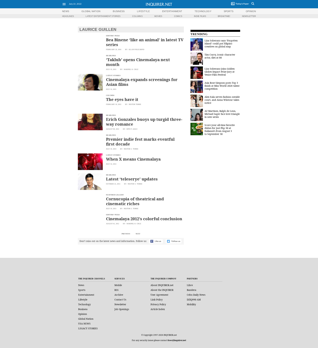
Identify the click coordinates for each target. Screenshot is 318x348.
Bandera (191, 289)
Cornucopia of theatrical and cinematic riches (135, 201)
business (119, 11)
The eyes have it (122, 99)
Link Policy (157, 299)
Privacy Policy (158, 304)
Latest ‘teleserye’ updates (132, 179)
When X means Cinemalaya (133, 159)
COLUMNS (137, 16)
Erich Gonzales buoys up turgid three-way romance (144, 121)
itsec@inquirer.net (177, 340)
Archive (118, 294)
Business (82, 309)
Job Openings (121, 309)
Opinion (82, 314)
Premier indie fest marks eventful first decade (140, 141)
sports (229, 11)
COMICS (178, 16)
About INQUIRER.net (162, 285)
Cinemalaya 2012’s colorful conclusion (144, 218)
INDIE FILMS (200, 16)
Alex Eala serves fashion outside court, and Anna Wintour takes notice (222, 99)
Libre (190, 285)
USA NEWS (84, 323)
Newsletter (120, 304)
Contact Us (120, 299)
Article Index (158, 309)
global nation (91, 11)
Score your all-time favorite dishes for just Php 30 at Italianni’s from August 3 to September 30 (220, 129)
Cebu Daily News (196, 294)
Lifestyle (82, 299)
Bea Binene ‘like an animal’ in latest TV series (145, 42)
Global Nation (85, 318)
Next (138, 234)
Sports (81, 289)
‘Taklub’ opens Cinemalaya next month (138, 62)
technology (203, 11)
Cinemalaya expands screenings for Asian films (142, 82)
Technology (84, 304)
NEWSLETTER (249, 16)
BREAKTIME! (224, 16)
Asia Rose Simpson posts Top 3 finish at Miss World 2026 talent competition (222, 85)
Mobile (118, 285)
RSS (116, 289)
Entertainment (86, 294)
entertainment (172, 11)
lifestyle (143, 11)
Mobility (191, 304)
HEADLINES (68, 16)
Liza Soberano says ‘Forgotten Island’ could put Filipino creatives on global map (221, 43)
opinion (251, 11)
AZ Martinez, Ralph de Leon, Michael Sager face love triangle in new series (222, 113)
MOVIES (158, 16)
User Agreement (159, 294)
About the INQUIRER (162, 289)
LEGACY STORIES (88, 328)
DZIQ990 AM (194, 299)
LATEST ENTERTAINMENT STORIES (103, 16)
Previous (126, 234)
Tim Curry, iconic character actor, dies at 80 (220, 56)
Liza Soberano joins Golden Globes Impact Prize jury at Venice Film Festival (220, 71)
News (65, 11)
